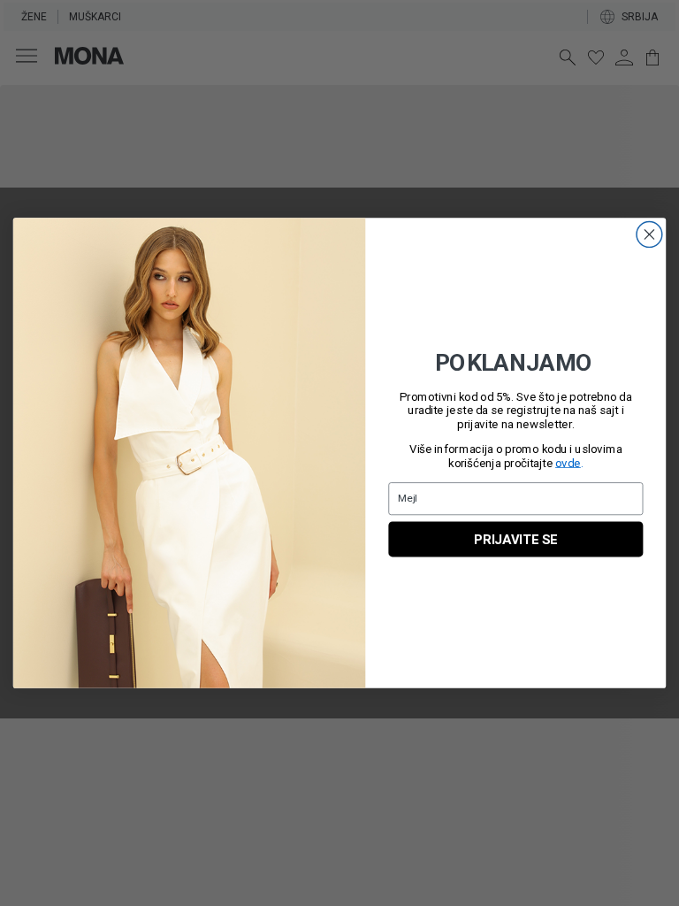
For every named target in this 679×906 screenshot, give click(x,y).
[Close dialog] (648, 234)
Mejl (407, 498)
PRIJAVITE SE (515, 540)
